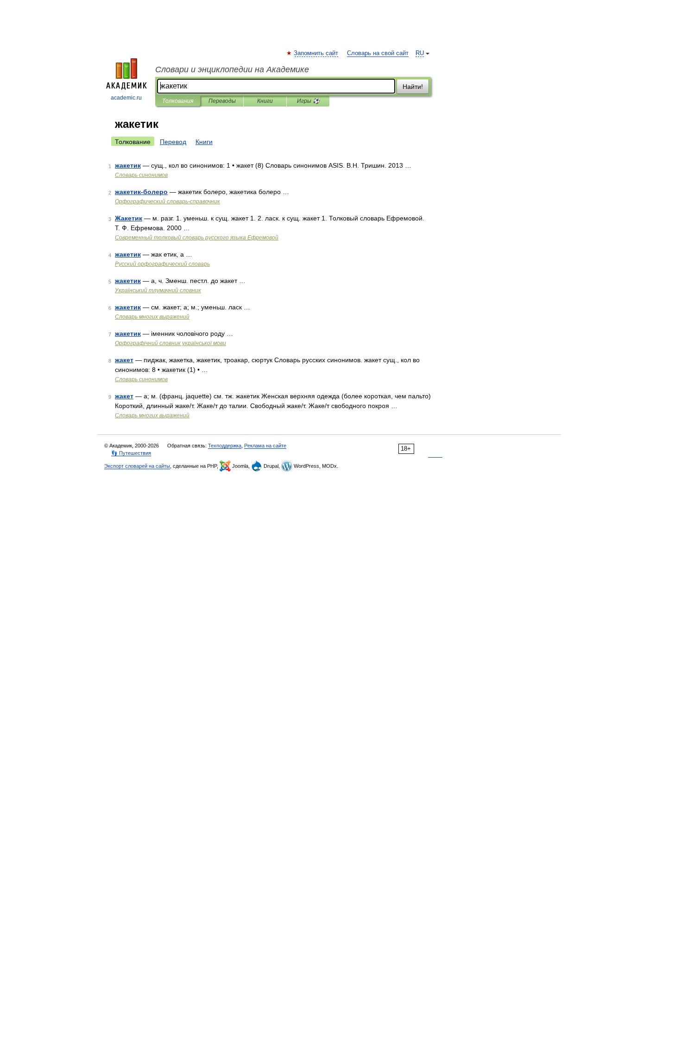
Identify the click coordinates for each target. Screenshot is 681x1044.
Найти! (413, 86)
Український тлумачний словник (158, 290)
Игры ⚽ (308, 101)
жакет (124, 360)
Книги (265, 101)
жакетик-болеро (141, 191)
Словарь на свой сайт (378, 53)
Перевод (173, 141)
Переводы (222, 101)
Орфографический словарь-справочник (167, 201)
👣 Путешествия (131, 453)
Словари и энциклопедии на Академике (232, 69)
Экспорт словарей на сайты (137, 466)
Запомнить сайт (316, 53)
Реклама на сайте (265, 445)
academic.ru (126, 97)
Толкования (177, 101)
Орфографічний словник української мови (170, 343)
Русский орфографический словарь (162, 264)
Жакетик (128, 218)
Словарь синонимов (141, 175)
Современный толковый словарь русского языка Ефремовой (196, 237)
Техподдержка (224, 445)
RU (420, 53)
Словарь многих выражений (152, 317)
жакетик (128, 165)
